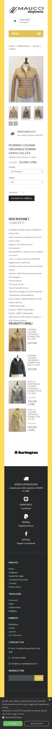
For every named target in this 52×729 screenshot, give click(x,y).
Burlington (13, 624)
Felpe (11, 603)
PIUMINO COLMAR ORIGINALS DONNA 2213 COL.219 (33, 334)
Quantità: (13, 192)
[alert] (26, 713)
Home (11, 46)
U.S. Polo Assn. (15, 635)
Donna (36, 46)
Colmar (12, 49)
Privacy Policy (15, 587)
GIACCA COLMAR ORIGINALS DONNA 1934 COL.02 (33, 414)
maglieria (13, 611)
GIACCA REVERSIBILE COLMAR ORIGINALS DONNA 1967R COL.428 (34, 387)
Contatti (12, 583)
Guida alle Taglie (16, 576)
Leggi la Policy (18, 714)
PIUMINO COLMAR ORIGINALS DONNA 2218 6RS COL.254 (33, 360)
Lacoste (12, 631)
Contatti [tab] (16, 222)
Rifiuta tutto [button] (37, 723)
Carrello (24, 20)
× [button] (49, 700)
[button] (26, 717)
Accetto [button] (12, 723)
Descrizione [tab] (18, 218)
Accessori (13, 600)
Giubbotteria (23, 46)
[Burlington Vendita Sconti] (26, 452)
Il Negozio (13, 572)
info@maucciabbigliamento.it (24, 663)
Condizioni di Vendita (18, 579)
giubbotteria (14, 607)
